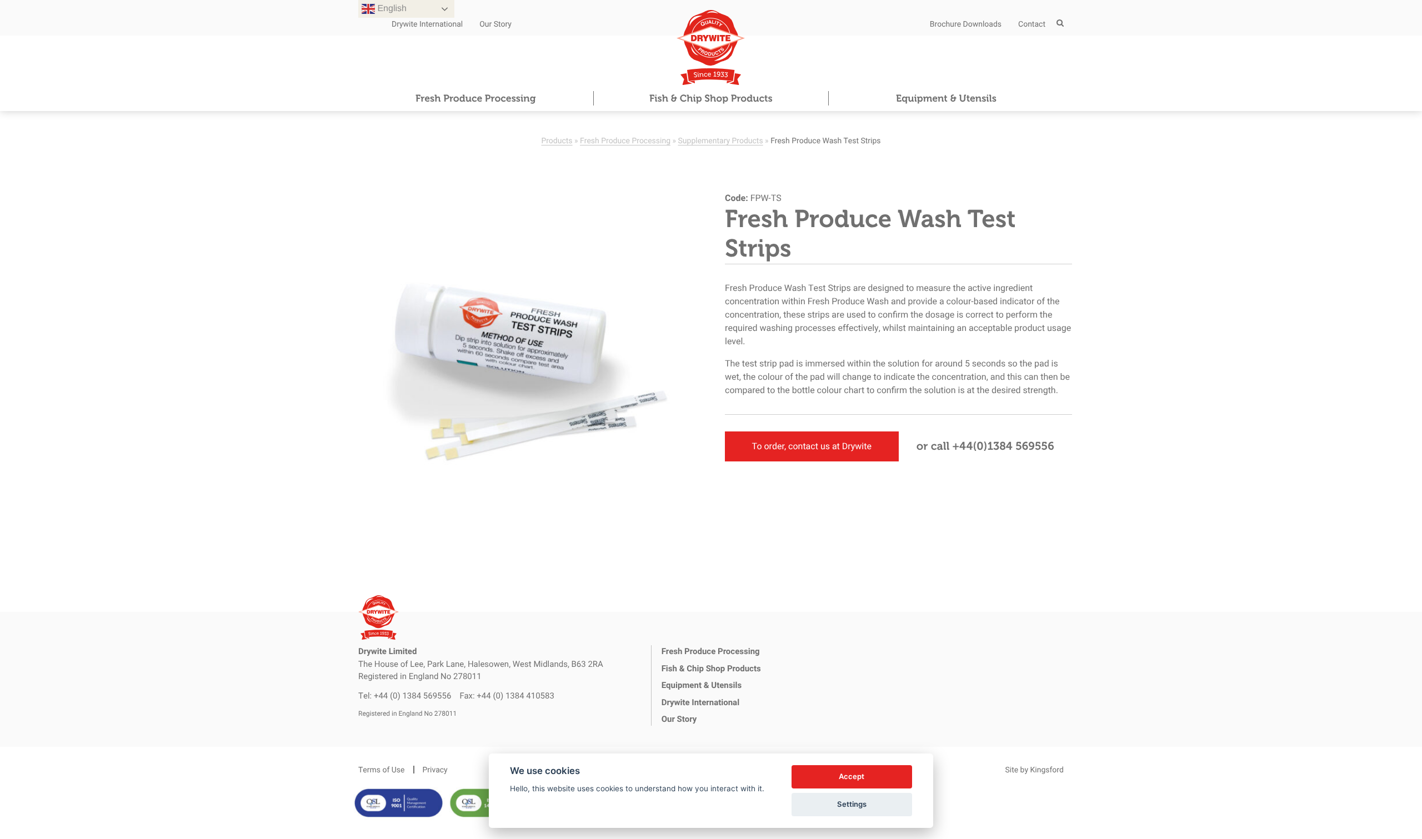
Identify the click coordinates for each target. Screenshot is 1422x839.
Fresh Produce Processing (475, 98)
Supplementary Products (720, 140)
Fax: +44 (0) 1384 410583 (506, 695)
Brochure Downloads (966, 23)
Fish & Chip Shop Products (711, 98)
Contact (1031, 23)
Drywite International (427, 23)
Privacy (435, 769)
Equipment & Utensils (946, 98)
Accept (851, 776)
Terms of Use (381, 769)
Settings (852, 804)
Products (556, 140)
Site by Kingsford (1034, 769)
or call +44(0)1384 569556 (985, 446)
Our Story (495, 23)
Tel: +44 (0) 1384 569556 (404, 695)
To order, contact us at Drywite (812, 446)
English (391, 8)
